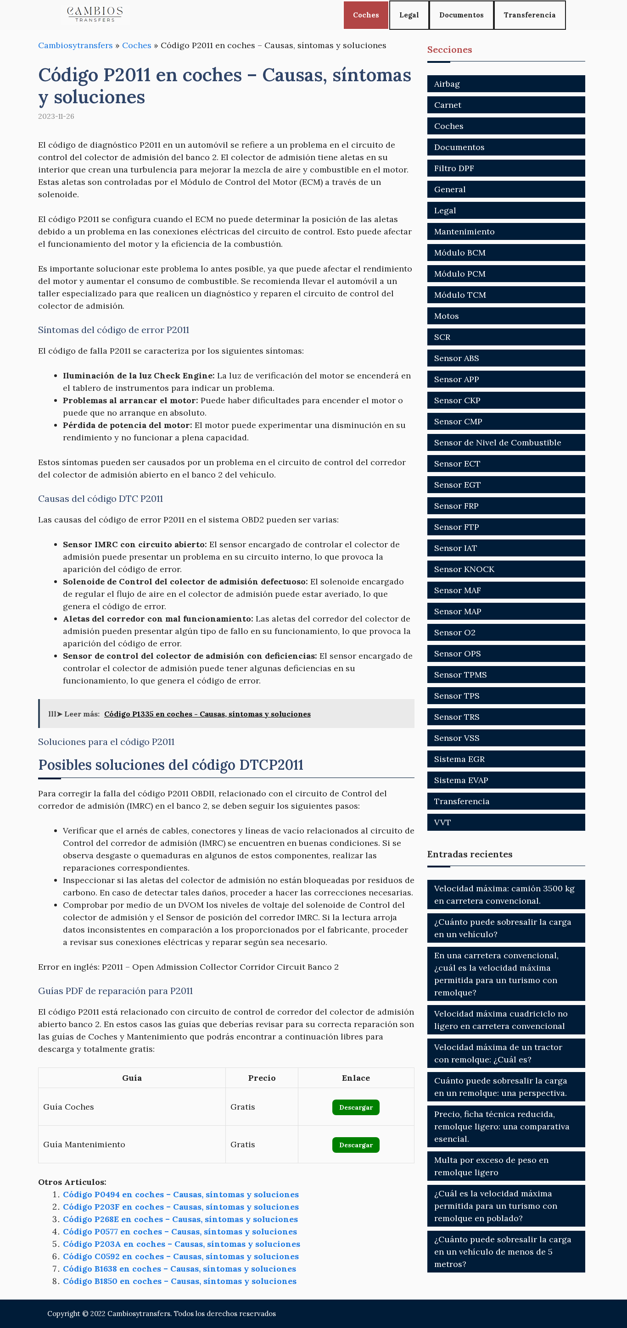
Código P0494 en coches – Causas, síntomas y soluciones (181, 1194)
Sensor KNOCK (464, 569)
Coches (366, 15)
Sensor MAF (457, 590)
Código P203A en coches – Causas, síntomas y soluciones (181, 1244)
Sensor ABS (456, 358)
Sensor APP (456, 379)
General (450, 189)
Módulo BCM (460, 252)
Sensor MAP (457, 611)
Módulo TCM (460, 294)
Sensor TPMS (460, 674)
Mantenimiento (464, 231)
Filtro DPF (454, 168)
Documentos (461, 15)
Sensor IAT (455, 548)
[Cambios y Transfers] (95, 15)
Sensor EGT (457, 484)
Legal (409, 15)
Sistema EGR (459, 759)
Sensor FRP (456, 505)
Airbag (447, 83)
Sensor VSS (457, 738)
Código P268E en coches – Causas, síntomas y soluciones (180, 1219)
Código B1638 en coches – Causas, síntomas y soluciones (179, 1268)
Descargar (356, 1107)
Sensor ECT (457, 463)
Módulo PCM (460, 273)
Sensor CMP (458, 421)
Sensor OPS (457, 653)
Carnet (447, 105)
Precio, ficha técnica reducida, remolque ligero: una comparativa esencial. (502, 1126)
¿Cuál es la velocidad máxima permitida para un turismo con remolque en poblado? (495, 1205)
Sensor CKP (457, 400)
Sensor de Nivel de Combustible (497, 442)
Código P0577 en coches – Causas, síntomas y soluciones (180, 1231)
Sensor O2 (455, 632)
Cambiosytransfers (75, 45)
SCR (442, 337)
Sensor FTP (456, 527)
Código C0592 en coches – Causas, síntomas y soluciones (181, 1256)
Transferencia (530, 15)
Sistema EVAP (461, 780)
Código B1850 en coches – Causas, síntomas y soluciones (180, 1281)
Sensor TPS (457, 695)
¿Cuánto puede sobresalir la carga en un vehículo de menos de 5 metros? (502, 1251)
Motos (446, 316)
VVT (442, 822)
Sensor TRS (457, 716)
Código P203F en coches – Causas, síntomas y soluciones (181, 1206)
